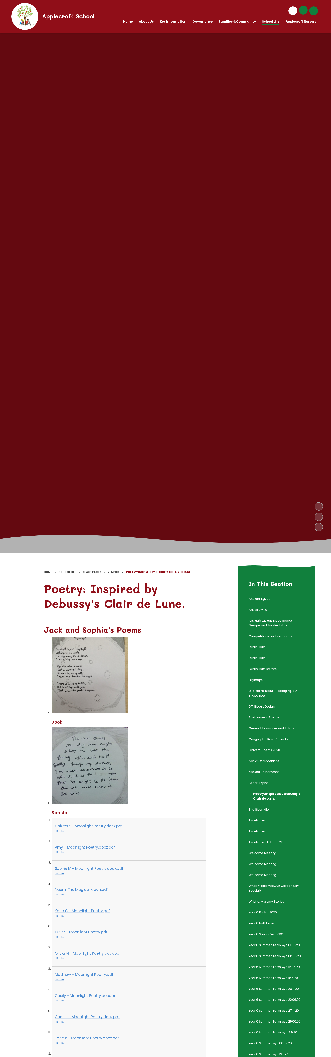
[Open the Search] (313, 10)
